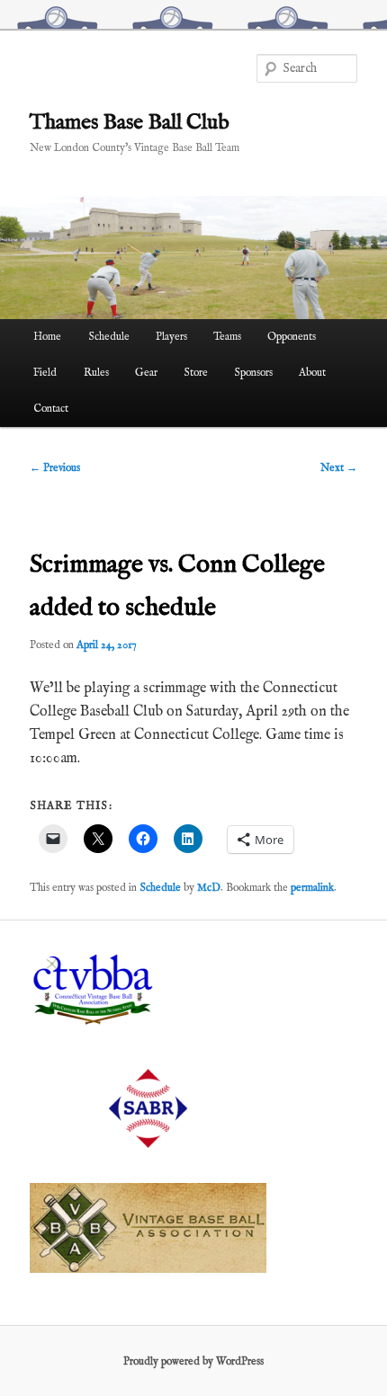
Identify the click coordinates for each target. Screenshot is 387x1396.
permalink (312, 887)
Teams (227, 336)
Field (45, 372)
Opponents (291, 336)
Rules (96, 372)
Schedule (109, 336)
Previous (55, 468)
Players (171, 336)
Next (338, 468)
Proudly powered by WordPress (193, 1361)
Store (196, 372)
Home (47, 336)
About (312, 372)
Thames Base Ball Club (130, 123)
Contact (50, 408)
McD (208, 887)
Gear (146, 372)
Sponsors (253, 372)
